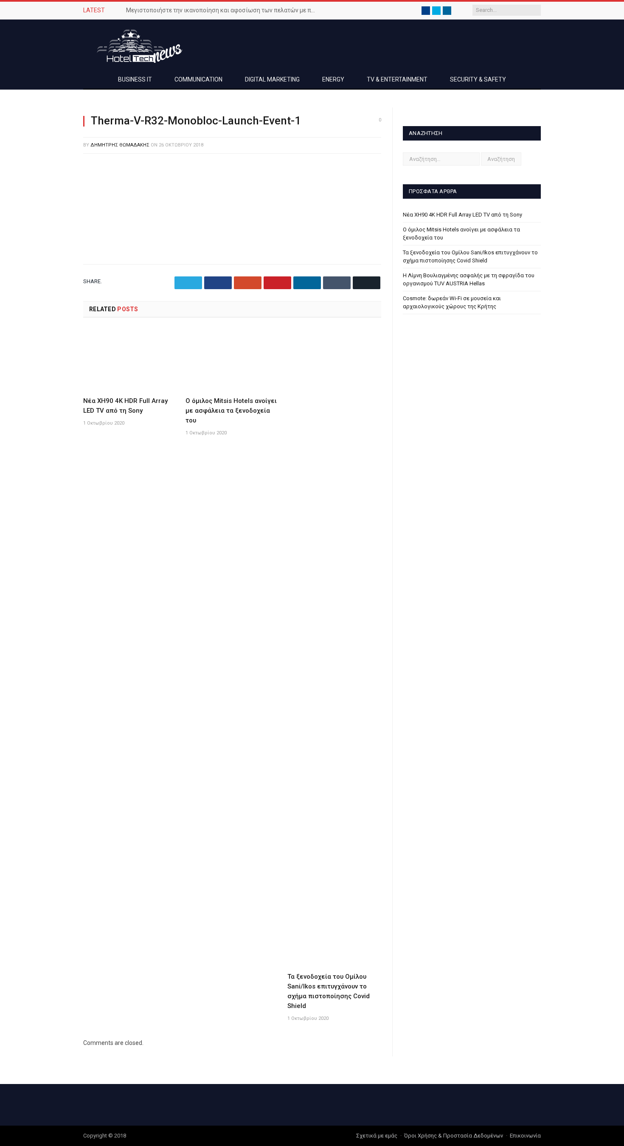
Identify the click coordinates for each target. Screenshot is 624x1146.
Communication (198, 79)
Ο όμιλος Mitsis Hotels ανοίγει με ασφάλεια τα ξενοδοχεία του (231, 410)
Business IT (135, 79)
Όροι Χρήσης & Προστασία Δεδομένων (453, 1135)
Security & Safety (478, 79)
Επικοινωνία (525, 1135)
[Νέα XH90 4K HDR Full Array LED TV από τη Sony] (130, 360)
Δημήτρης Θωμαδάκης (119, 145)
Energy (333, 79)
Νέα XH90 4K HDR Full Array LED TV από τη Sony (462, 214)
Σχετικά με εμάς (376, 1135)
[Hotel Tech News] (136, 45)
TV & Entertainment (397, 79)
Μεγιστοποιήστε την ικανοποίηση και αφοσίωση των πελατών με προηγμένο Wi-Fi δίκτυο (223, 10)
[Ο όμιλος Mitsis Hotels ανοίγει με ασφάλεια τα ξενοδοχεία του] (232, 360)
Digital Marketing (272, 79)
